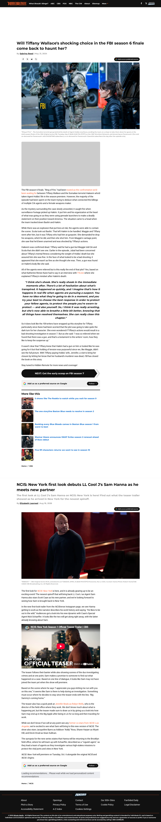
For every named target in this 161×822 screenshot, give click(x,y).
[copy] (36, 59)
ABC (52, 4)
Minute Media (18, 815)
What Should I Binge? (38, 4)
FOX (64, 4)
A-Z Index (57, 809)
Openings (57, 800)
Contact (79, 800)
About (87, 4)
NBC (71, 4)
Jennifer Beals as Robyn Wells (69, 704)
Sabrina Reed (26, 53)
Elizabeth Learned (29, 503)
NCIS (31, 783)
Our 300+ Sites (108, 800)
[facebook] (141, 3)
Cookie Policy (107, 804)
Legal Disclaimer (132, 804)
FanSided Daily (131, 800)
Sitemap (96, 4)
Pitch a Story (27, 804)
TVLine (80, 273)
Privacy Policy (59, 804)
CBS (58, 4)
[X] (146, 3)
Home (24, 466)
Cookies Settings (83, 809)
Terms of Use (81, 804)
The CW (78, 4)
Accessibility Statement (32, 809)
